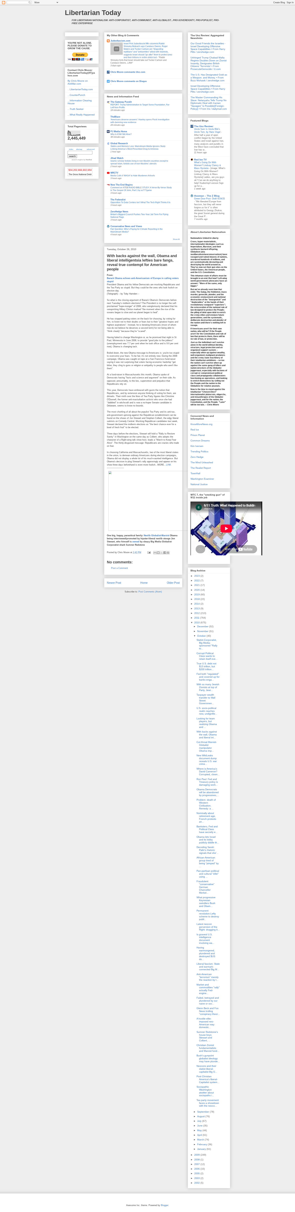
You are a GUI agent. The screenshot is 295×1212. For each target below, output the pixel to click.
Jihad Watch (116, 158)
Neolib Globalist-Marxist (156, 535)
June (200, 1125)
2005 (197, 1173)
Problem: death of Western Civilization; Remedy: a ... (206, 804)
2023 (197, 575)
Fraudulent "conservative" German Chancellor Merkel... (205, 887)
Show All (176, 239)
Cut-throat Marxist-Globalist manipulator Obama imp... (206, 746)
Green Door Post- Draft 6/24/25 (209, 198)
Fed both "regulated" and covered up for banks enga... (208, 677)
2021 (197, 585)
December (203, 626)
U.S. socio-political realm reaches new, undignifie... (206, 711)
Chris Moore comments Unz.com (127, 72)
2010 (197, 622)
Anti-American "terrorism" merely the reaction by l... (207, 977)
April (200, 1135)
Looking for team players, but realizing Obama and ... (206, 722)
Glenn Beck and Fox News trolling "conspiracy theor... (208, 1011)
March (201, 1139)
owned (136, 541)
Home (144, 582)
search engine (77, 160)
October (202, 635)
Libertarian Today (93, 12)
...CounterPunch (76, 95)
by (87, 160)
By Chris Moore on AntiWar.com (78, 82)
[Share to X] (161, 552)
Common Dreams (200, 440)
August (201, 1116)
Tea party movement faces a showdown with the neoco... (207, 1103)
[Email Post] (148, 552)
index (71, 149)
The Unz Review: (204, 126)
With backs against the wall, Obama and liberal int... (206, 734)
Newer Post (114, 582)
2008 (197, 1159)
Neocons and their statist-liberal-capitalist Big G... (206, 1069)
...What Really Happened (81, 114)
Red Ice (195, 429)
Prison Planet (198, 435)
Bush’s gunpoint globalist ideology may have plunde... (208, 1058)
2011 (197, 617)
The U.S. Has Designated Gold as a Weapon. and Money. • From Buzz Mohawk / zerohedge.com (209, 77)
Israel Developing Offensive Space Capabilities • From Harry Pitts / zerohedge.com (208, 89)
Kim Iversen (197, 446)
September (203, 1111)
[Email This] (155, 552)
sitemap (79, 149)
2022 (197, 580)
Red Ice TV (200, 159)
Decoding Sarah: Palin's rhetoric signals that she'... (207, 850)
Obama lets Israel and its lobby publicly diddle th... (207, 840)
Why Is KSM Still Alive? (121, 134)
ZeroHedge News (119, 211)
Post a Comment (119, 568)
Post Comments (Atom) (150, 591)
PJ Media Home (118, 131)
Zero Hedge (197, 457)
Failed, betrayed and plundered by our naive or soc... (207, 1000)
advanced (91, 149)
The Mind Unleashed (202, 462)
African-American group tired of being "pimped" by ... (207, 861)
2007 (197, 1164)
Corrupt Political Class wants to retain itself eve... (206, 656)
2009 (197, 1154)
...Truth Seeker (76, 109)
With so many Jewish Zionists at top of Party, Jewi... (207, 687)
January (202, 1149)
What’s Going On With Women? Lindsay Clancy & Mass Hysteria (207, 165)
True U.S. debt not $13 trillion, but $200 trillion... (206, 666)
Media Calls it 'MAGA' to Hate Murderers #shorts (132, 175)
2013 (197, 608)
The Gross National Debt (80, 174)
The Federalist (117, 199)
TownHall (195, 473)
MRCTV (114, 173)
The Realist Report (201, 468)
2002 (197, 1182)
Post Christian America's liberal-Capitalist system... (207, 1079)
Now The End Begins (121, 184)
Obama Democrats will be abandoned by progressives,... (207, 792)
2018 (197, 599)
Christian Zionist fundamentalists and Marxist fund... (207, 1048)
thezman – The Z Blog (207, 195)
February (202, 1144)
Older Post (173, 582)
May (199, 1130)
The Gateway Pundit (121, 102)
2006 (197, 1168)
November (203, 631)
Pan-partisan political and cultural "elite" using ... (207, 873)
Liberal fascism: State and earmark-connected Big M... (208, 966)
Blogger (164, 1205)
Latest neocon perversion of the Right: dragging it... (208, 927)
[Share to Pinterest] (168, 552)
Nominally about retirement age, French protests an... (206, 817)
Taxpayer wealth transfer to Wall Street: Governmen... (205, 699)
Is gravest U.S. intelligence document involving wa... (205, 938)
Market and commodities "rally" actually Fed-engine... (208, 989)
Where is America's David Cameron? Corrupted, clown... (208, 771)
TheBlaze (115, 116)
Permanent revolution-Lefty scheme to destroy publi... (207, 915)
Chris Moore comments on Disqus (128, 81)
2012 (197, 613)
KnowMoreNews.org (201, 424)
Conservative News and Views (126, 226)
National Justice (199, 484)
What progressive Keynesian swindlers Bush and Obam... (205, 901)
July (199, 1121)
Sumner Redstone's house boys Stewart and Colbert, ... (207, 1036)
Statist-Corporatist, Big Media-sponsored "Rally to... (206, 644)
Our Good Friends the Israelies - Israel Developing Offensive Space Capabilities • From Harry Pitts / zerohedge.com (208, 47)
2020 (197, 589)
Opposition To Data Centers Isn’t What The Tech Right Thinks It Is (140, 202)
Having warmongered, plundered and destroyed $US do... (205, 953)
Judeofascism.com (120, 40)
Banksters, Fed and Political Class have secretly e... (207, 829)
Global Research (119, 143)
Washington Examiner (202, 478)
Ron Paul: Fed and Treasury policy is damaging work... (207, 782)
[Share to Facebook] (164, 552)
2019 (197, 594)
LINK (168, 464)
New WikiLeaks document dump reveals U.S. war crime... (206, 759)
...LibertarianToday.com (80, 89)
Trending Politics (199, 451)
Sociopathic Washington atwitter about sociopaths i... (205, 1091)
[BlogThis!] (158, 552)
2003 (197, 1178)
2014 (197, 603)
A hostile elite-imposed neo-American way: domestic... (205, 1023)
